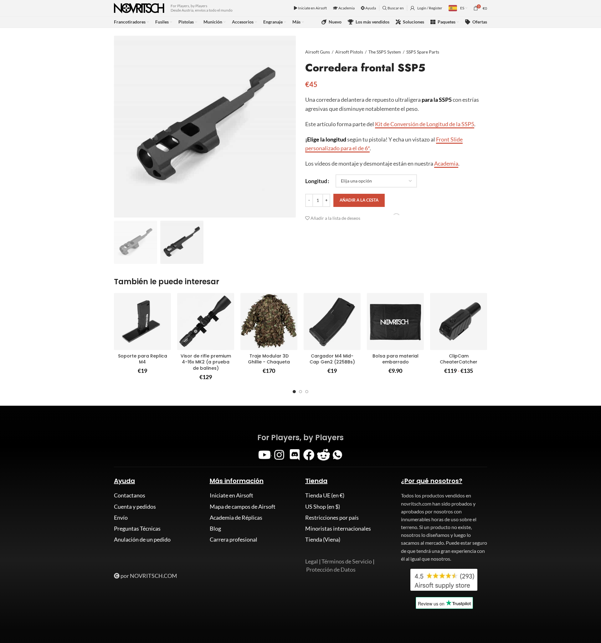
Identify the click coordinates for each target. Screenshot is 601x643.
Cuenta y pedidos (135, 506)
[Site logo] (139, 7)
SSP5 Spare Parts (422, 51)
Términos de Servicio (346, 561)
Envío (121, 517)
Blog (215, 528)
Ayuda (370, 8)
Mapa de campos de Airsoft (242, 506)
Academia (346, 8)
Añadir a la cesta (359, 200)
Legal (311, 561)
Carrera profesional (233, 539)
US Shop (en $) (322, 506)
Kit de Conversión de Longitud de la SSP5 (424, 124)
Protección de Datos (331, 569)
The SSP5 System (384, 51)
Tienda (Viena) (322, 539)
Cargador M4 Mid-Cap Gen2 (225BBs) (332, 359)
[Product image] (142, 321)
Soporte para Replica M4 (142, 359)
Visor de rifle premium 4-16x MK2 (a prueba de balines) (206, 362)
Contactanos (129, 495)
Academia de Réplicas (236, 517)
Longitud (316, 180)
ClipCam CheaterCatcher (458, 359)
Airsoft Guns (317, 51)
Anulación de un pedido (142, 539)
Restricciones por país (332, 517)
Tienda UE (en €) (324, 495)
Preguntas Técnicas (137, 528)
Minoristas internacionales (338, 528)
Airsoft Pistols (349, 51)
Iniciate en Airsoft (312, 8)
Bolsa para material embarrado (395, 359)
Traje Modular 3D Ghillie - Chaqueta (269, 359)
